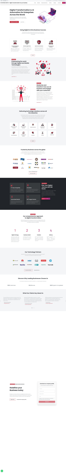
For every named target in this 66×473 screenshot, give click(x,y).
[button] (2, 471)
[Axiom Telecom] (15, 159)
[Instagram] (6, 0)
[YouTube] (3, 0)
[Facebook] (1, 0)
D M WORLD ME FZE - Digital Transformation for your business (13, 2)
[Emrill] (22, 163)
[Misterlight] (43, 168)
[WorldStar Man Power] (50, 163)
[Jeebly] (29, 168)
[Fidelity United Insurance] (15, 163)
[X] (2, 0)
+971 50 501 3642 (49, 0)
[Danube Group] (50, 159)
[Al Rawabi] (22, 159)
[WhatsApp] (7, 0)
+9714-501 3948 (55, 0)
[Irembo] (29, 163)
